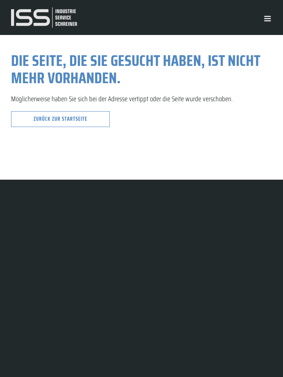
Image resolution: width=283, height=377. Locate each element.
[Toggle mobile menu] (268, 18)
